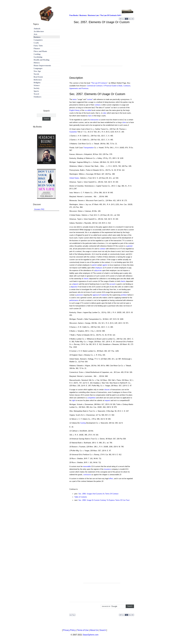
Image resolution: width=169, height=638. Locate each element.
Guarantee (73, 132)
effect (111, 478)
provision (79, 295)
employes (98, 268)
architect (124, 295)
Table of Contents (80, 497)
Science (37, 85)
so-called (88, 110)
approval (96, 295)
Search (103, 630)
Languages (38, 68)
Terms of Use (83, 630)
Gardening (38, 57)
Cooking (37, 54)
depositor (74, 287)
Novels (36, 74)
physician (98, 270)
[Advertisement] (101, 48)
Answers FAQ (39, 209)
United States (74, 178)
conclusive (87, 475)
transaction (94, 120)
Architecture (39, 31)
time (124, 122)
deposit (75, 284)
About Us (94, 630)
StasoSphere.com (90, 635)
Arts (35, 34)
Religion (37, 83)
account (112, 284)
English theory (74, 110)
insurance (107, 469)
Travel (36, 94)
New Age (37, 71)
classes (107, 389)
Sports (36, 91)
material (104, 295)
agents (104, 265)
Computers (38, 40)
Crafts (36, 43)
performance (73, 300)
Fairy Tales (38, 46)
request (107, 400)
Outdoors (37, 97)
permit (94, 265)
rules (104, 113)
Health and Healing (41, 60)
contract (97, 105)
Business (37, 37)
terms (75, 99)
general (129, 246)
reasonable (87, 466)
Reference (38, 80)
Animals (37, 29)
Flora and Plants (40, 51)
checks (86, 279)
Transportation (88, 148)
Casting (83, 423)
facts (90, 116)
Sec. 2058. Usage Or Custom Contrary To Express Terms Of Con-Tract (104, 500)
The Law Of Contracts (99, 83)
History (37, 63)
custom (89, 99)
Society (36, 88)
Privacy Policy (69, 630)
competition (91, 398)
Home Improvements (42, 65)
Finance (37, 48)
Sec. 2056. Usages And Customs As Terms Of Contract (98, 494)
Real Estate (38, 77)
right (73, 400)
